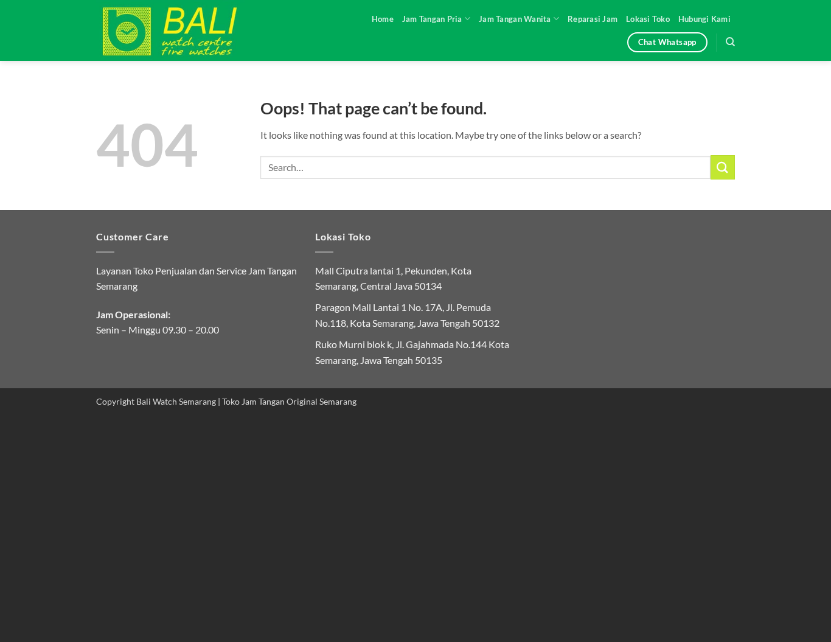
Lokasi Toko (648, 19)
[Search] (730, 42)
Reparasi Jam (592, 19)
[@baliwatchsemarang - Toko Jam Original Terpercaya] (181, 30)
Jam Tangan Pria (432, 19)
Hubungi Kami (704, 19)
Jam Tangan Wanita (515, 19)
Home (383, 19)
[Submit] (723, 167)
